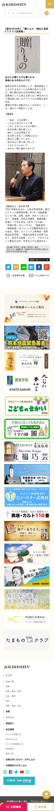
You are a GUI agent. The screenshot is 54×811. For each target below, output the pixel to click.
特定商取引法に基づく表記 (17, 801)
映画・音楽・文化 (13, 705)
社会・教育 (10, 695)
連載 (8, 711)
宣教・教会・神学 (13, 691)
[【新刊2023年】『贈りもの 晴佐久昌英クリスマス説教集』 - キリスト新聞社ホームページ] (31, 269)
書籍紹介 (10, 723)
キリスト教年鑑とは (14, 743)
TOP (46, 796)
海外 (8, 700)
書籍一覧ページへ (38, 260)
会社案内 (10, 748)
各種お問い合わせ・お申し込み (20, 759)
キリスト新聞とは (13, 734)
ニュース (10, 681)
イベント (10, 717)
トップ (9, 675)
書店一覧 (10, 753)
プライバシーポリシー (38, 801)
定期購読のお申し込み (16, 765)
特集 (8, 686)
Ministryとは (11, 739)
